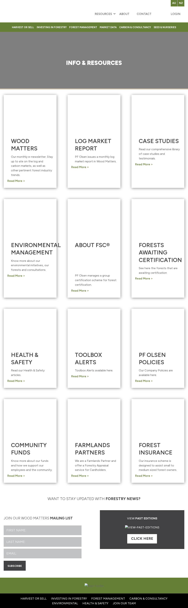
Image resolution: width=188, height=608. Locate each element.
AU (174, 3)
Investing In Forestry (69, 598)
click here (142, 538)
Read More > (16, 181)
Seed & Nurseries (165, 27)
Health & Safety (95, 603)
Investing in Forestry (52, 27)
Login (175, 14)
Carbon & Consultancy (135, 27)
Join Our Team (124, 603)
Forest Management (83, 27)
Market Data (108, 27)
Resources (103, 14)
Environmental (65, 603)
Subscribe (15, 565)
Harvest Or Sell (23, 27)
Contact (144, 14)
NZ (181, 3)
